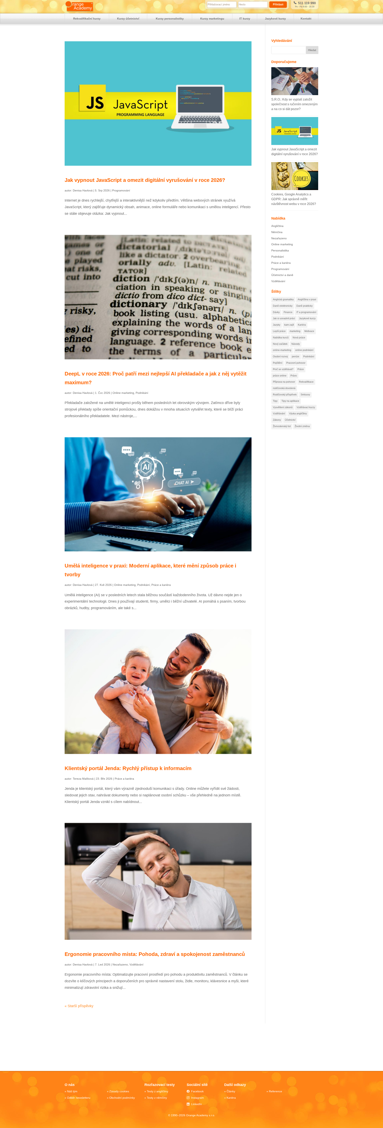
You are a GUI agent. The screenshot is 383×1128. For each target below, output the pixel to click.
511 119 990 (306, 3)
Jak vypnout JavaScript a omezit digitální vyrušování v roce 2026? (145, 180)
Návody (295, 344)
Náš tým (72, 1091)
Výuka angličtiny (298, 413)
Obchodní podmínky (122, 1097)
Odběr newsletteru (78, 1097)
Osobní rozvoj (280, 356)
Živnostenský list (282, 426)
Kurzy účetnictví (128, 18)
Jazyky (276, 324)
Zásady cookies (119, 1091)
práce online (279, 375)
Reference (275, 1091)
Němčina (276, 232)
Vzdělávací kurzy (306, 407)
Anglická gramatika (283, 299)
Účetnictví (290, 420)
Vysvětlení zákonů (283, 407)
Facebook (197, 1091)
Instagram (197, 1097)
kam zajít (289, 324)
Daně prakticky (304, 305)
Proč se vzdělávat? (283, 369)
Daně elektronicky (282, 305)
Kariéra (302, 324)
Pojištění (277, 363)
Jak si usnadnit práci (284, 318)
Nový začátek (280, 344)
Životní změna (302, 426)
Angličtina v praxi (307, 299)
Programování (121, 190)
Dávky (276, 312)
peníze (295, 356)
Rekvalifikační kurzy (87, 18)
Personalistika (280, 250)
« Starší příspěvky (79, 1006)
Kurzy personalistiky (170, 18)
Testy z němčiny (157, 1097)
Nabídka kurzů (281, 337)
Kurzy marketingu (212, 18)
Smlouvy (305, 394)
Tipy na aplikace (290, 401)
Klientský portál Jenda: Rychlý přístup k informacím (128, 768)
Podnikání (142, 392)
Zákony (277, 420)
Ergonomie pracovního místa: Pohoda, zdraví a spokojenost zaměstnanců (155, 954)
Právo (293, 375)
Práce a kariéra (161, 584)
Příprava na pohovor (284, 381)
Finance (288, 312)
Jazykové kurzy (275, 18)
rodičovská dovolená (284, 388)
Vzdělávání (136, 964)
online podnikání (304, 350)
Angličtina (277, 226)
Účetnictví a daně (282, 275)
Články (231, 1091)
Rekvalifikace (306, 381)
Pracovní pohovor (295, 363)
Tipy (275, 401)
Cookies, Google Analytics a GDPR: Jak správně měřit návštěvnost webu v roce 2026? (293, 199)
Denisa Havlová (83, 190)
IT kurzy (244, 18)
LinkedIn (196, 1104)
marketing (295, 331)
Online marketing (123, 392)
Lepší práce (279, 331)
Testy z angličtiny (157, 1091)
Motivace (309, 331)
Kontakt (306, 18)
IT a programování (306, 312)
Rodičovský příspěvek (285, 394)
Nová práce (299, 337)
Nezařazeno (120, 964)
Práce (300, 369)
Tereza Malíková (83, 778)
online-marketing (282, 350)
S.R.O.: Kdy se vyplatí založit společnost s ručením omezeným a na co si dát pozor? (294, 104)
